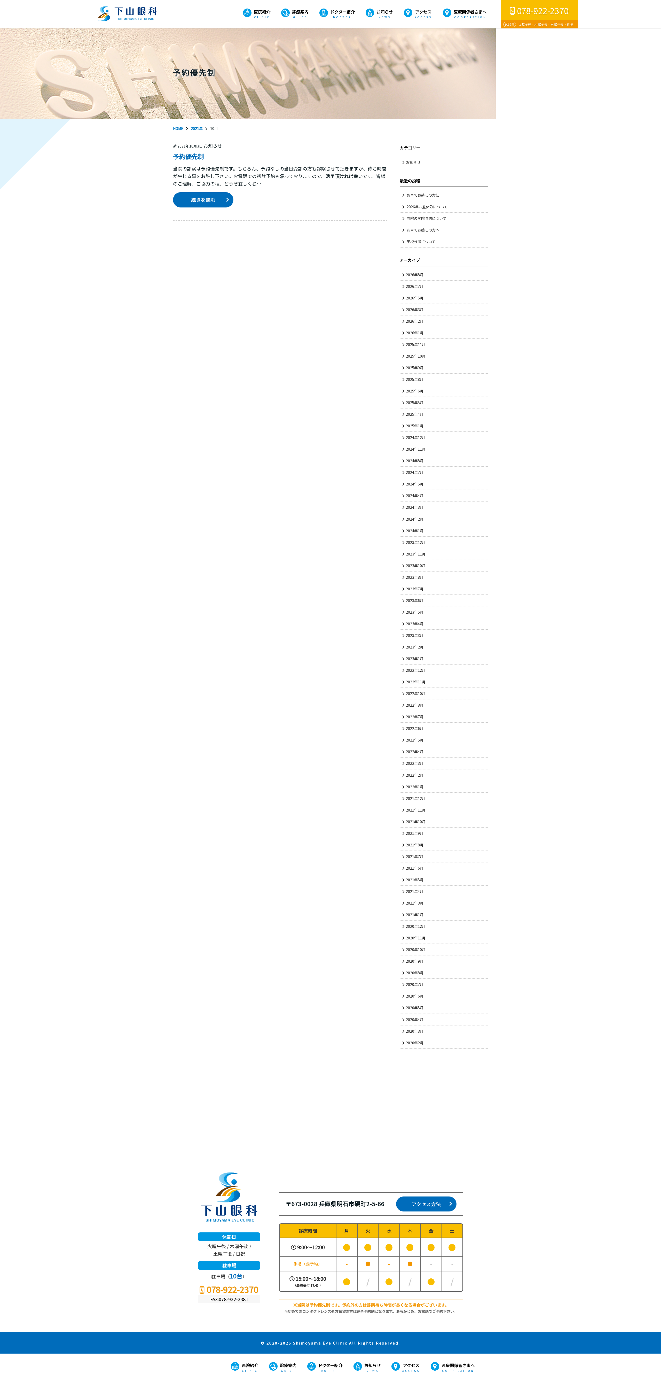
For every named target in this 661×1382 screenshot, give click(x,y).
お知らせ (384, 12)
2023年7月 (414, 588)
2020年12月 (416, 926)
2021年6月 (414, 868)
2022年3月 (414, 763)
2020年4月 (414, 1019)
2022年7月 (414, 716)
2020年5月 (414, 1007)
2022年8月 (414, 705)
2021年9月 (414, 833)
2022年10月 (416, 693)
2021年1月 (414, 914)
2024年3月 (414, 507)
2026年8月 (414, 274)
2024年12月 (416, 437)
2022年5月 (414, 740)
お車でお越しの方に (423, 195)
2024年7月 (414, 472)
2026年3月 (414, 309)
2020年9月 (414, 961)
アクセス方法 (426, 1204)
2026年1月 (414, 332)
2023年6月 (414, 600)
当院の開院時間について (426, 218)
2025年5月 (414, 402)
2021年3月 (414, 903)
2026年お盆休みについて (427, 206)
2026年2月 (414, 321)
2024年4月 (414, 495)
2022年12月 (416, 670)
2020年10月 (416, 949)
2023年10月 (416, 565)
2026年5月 (414, 297)
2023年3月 (414, 635)
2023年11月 (416, 554)
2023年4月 (414, 623)
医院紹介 (262, 12)
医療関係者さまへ (470, 12)
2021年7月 (414, 856)
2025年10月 (416, 356)
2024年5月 (414, 484)
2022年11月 (416, 681)
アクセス (423, 12)
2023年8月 (414, 577)
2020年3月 (414, 1031)
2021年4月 (414, 891)
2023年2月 (414, 647)
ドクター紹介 (342, 12)
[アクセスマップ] (330, 1120)
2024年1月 (414, 530)
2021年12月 (416, 798)
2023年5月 (414, 612)
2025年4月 (414, 414)
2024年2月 (414, 519)
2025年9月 (414, 367)
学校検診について (421, 241)
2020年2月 (414, 1042)
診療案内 (300, 12)
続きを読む (203, 199)
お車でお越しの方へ (423, 230)
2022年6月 (414, 728)
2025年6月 (414, 390)
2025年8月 (414, 379)
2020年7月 (414, 984)
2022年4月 (414, 751)
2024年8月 (414, 460)
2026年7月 (414, 286)
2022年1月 (414, 786)
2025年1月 (414, 425)
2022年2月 (414, 775)
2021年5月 (414, 879)
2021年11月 (416, 810)
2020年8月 (414, 972)
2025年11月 (416, 344)
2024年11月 (416, 449)
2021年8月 (414, 844)
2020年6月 (414, 996)
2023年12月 (416, 542)
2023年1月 (414, 658)
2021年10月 (416, 821)
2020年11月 (416, 937)
